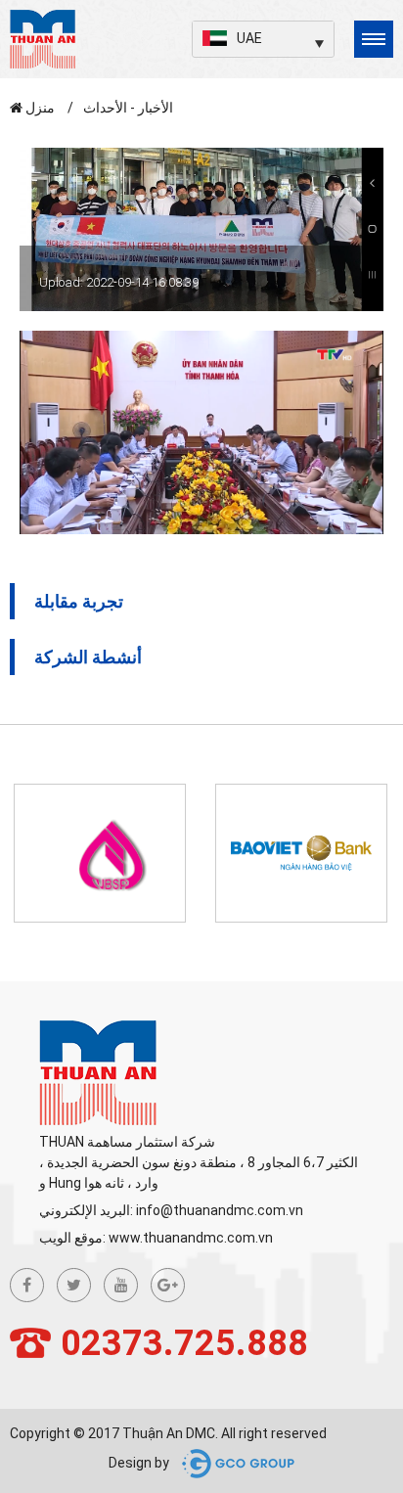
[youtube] (121, 1285)
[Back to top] (364, 1369)
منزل (40, 107)
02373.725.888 (184, 1343)
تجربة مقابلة (78, 601)
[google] (168, 1285)
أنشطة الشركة (88, 657)
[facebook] (27, 1285)
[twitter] (74, 1285)
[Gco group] (233, 1462)
